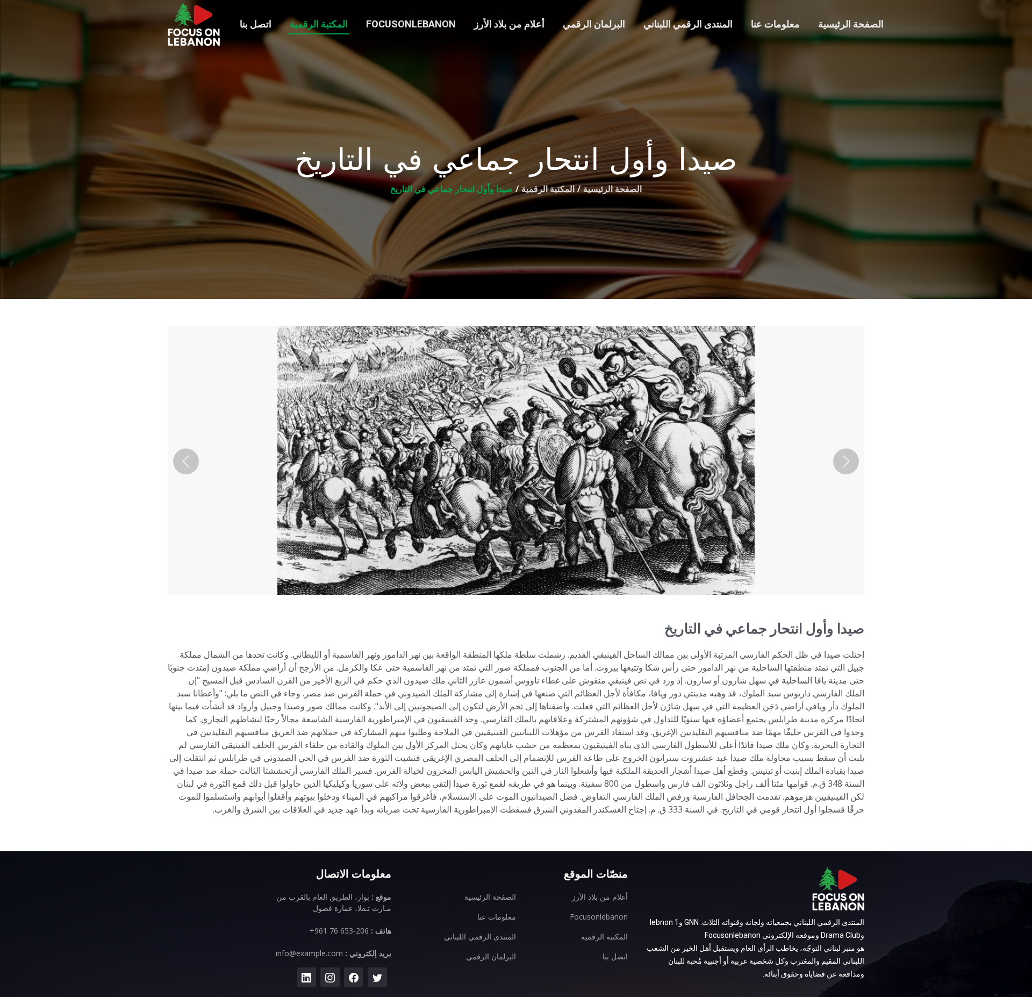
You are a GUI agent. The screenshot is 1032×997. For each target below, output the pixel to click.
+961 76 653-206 (339, 930)
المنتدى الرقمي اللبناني (688, 24)
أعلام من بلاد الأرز (509, 24)
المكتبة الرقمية (319, 24)
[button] (186, 461)
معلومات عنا (775, 24)
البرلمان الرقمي (594, 24)
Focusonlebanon (411, 24)
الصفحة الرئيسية (851, 24)
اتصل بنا (255, 24)
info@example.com (309, 953)
